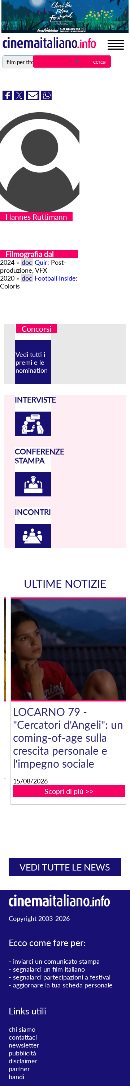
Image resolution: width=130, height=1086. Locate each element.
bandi (16, 1077)
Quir (41, 262)
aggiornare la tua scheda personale (63, 985)
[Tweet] (20, 97)
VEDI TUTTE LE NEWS (65, 867)
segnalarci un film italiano (49, 969)
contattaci (23, 1037)
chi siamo (22, 1029)
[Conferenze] (33, 494)
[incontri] (33, 546)
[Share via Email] (33, 97)
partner (19, 1069)
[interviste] (33, 433)
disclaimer (23, 1061)
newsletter (24, 1045)
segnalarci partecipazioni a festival (61, 977)
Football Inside (55, 278)
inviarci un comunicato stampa (56, 961)
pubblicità (22, 1053)
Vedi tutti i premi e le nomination (32, 362)
